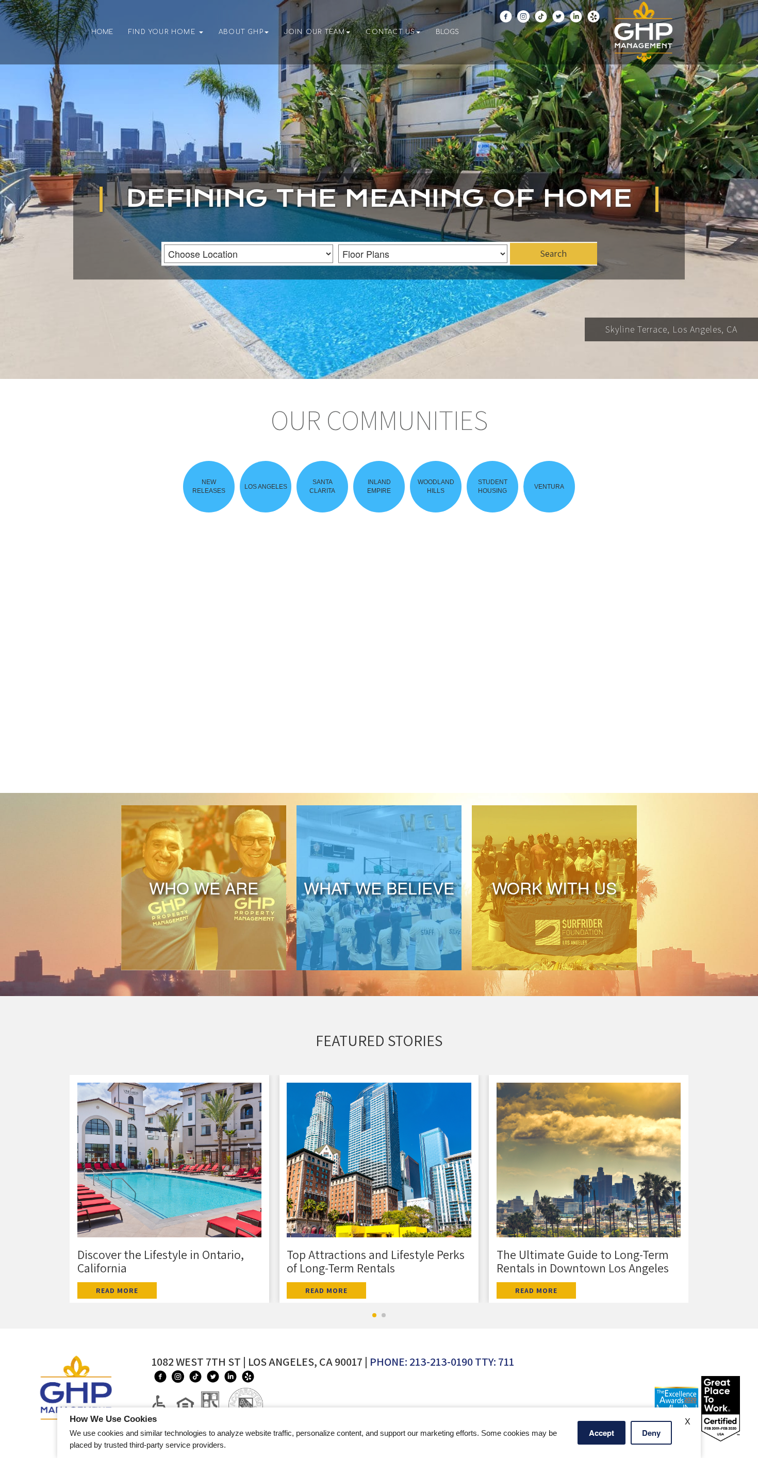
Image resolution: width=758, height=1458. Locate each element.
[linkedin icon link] (576, 37)
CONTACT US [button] (390, 32)
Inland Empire (379, 486)
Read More (117, 1290)
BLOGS (447, 32)
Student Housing (492, 486)
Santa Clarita (322, 486)
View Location (226, 749)
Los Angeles (265, 486)
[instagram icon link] (523, 37)
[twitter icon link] (558, 37)
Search (553, 254)
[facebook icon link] (506, 37)
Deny (651, 1432)
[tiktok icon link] (541, 37)
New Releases (208, 486)
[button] (203, 887)
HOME (102, 32)
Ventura (549, 486)
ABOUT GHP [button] (241, 32)
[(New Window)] (188, 1404)
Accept (601, 1432)
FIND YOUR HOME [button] (163, 32)
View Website (141, 749)
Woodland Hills (436, 486)
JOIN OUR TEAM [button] (314, 32)
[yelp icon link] (593, 37)
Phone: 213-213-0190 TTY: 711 (442, 1361)
